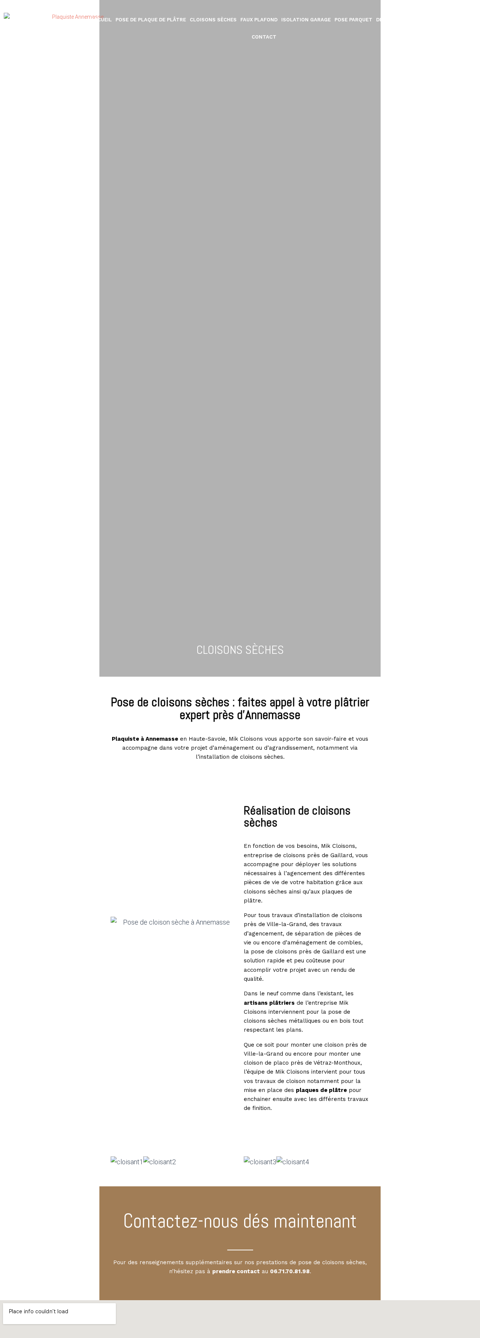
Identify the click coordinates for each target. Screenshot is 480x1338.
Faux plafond (259, 19)
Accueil (101, 19)
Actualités (421, 19)
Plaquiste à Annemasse (145, 738)
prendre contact (236, 1271)
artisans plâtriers (269, 1002)
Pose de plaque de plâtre (151, 19)
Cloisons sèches (213, 19)
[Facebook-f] (469, 28)
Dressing (389, 19)
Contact (264, 37)
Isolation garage (306, 19)
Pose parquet (353, 19)
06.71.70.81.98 (290, 1271)
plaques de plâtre (321, 1090)
